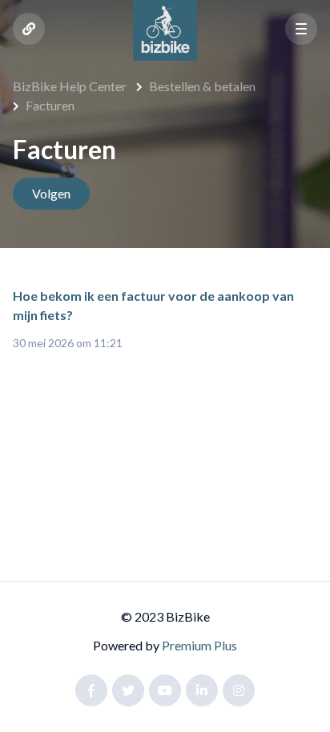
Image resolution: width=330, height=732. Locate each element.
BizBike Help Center (70, 86)
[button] (301, 29)
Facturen (50, 105)
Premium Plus (199, 645)
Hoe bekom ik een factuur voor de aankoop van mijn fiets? (153, 305)
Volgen (51, 193)
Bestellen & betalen (202, 86)
